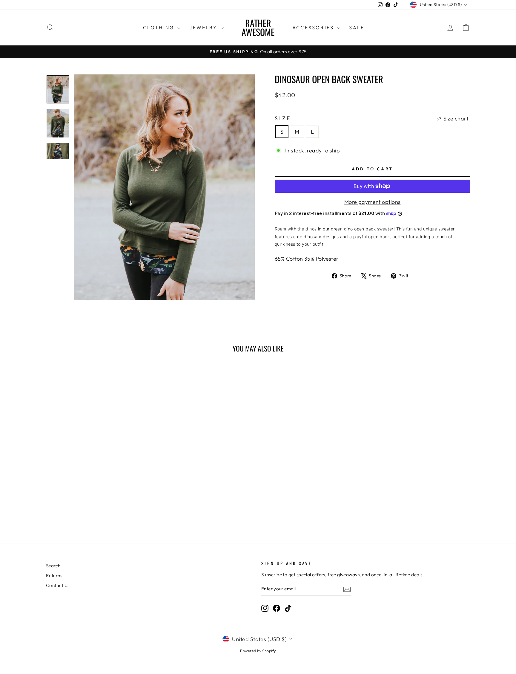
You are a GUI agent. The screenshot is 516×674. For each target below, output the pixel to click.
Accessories (314, 27)
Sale (356, 27)
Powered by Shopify (258, 650)
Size (371, 118)
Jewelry (204, 27)
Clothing (159, 27)
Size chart (456, 118)
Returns (54, 575)
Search (53, 565)
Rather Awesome (258, 27)
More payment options (372, 201)
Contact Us (58, 585)
